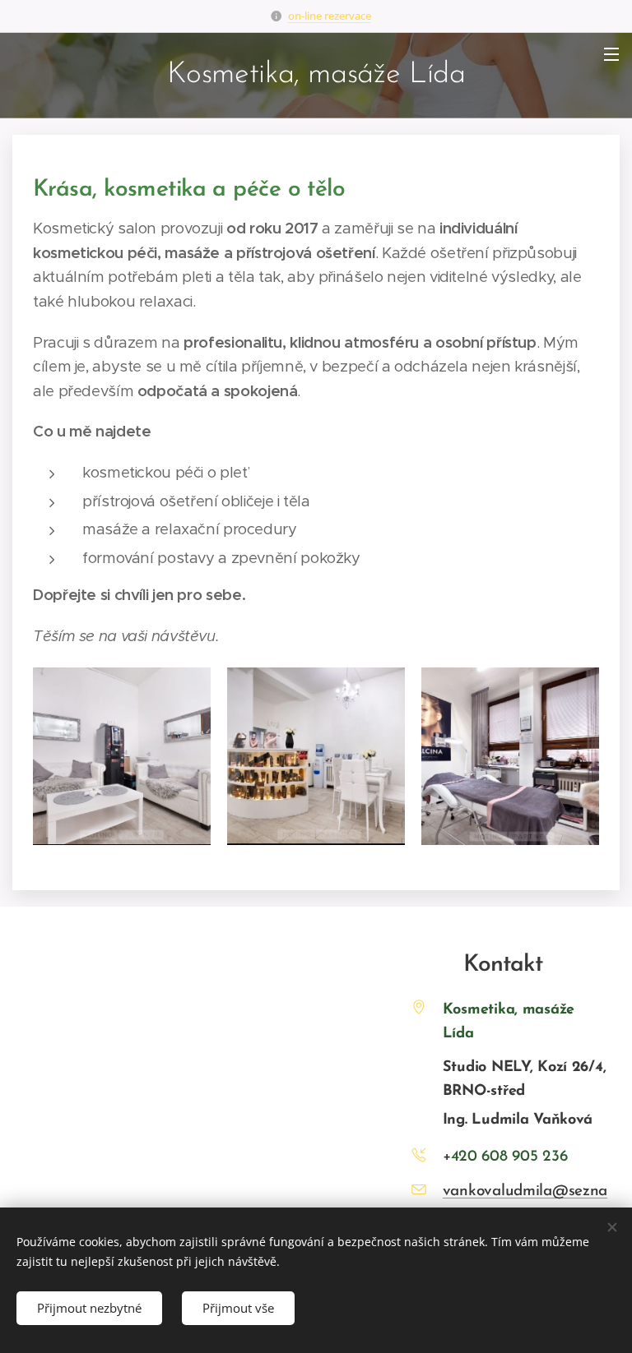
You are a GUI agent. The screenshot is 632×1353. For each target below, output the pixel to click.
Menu (611, 53)
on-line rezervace (329, 15)
